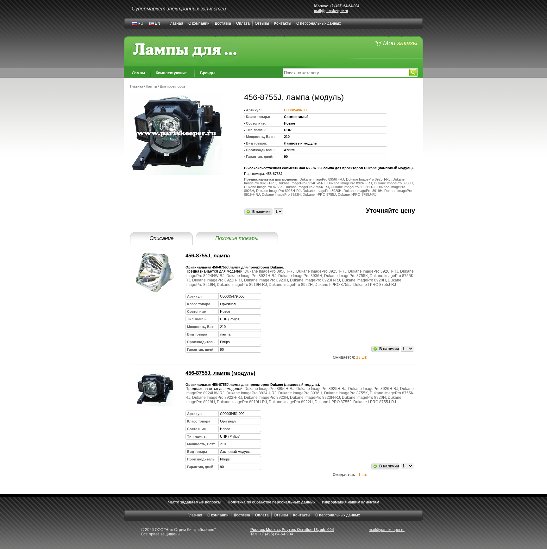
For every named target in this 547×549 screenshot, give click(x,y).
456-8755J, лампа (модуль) (220, 373)
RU (140, 23)
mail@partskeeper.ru (331, 11)
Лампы (138, 73)
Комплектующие (171, 73)
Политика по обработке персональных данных (272, 502)
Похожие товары (237, 238)
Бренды (207, 73)
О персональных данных (318, 23)
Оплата (243, 23)
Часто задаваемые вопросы (194, 502)
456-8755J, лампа (207, 256)
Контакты (282, 23)
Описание (161, 238)
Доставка (223, 23)
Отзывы (262, 23)
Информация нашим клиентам (350, 502)
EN (157, 23)
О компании (199, 23)
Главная (175, 23)
